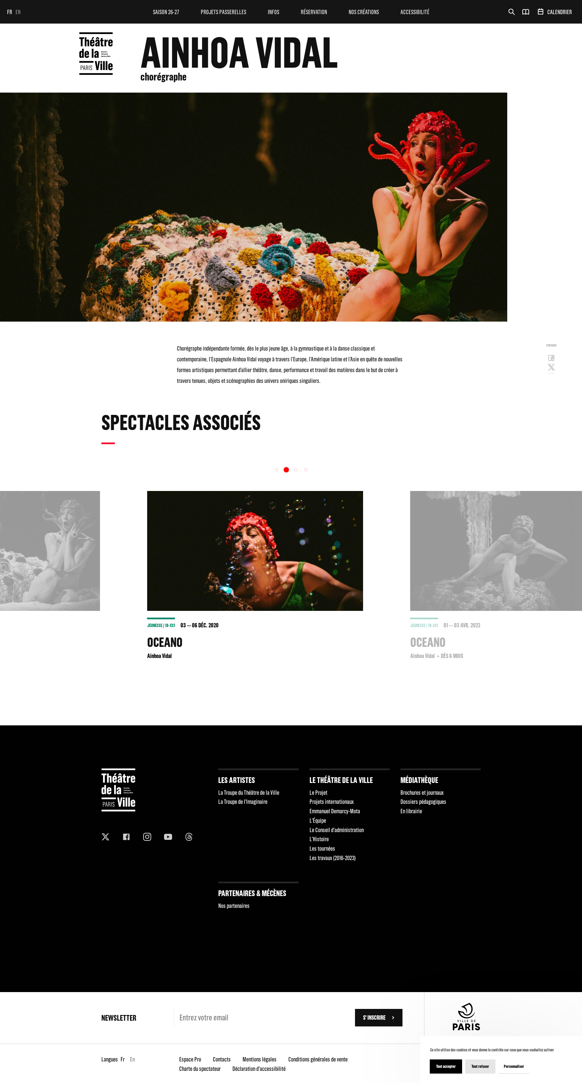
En (18, 11)
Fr (9, 11)
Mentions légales (260, 1059)
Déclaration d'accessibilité (259, 1068)
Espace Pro (190, 1059)
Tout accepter (446, 1066)
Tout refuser (480, 1066)
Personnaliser (514, 1066)
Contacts (222, 1059)
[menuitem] (166, 12)
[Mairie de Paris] (466, 1028)
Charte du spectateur (200, 1068)
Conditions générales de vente (318, 1059)
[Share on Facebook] (551, 359)
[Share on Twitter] (551, 368)
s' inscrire (374, 1017)
